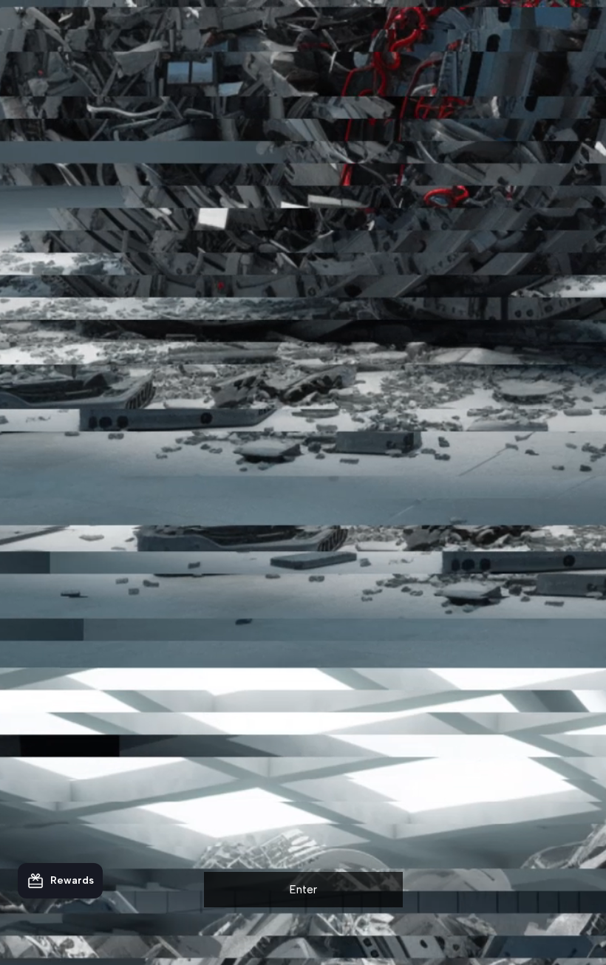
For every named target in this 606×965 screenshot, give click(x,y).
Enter (303, 889)
